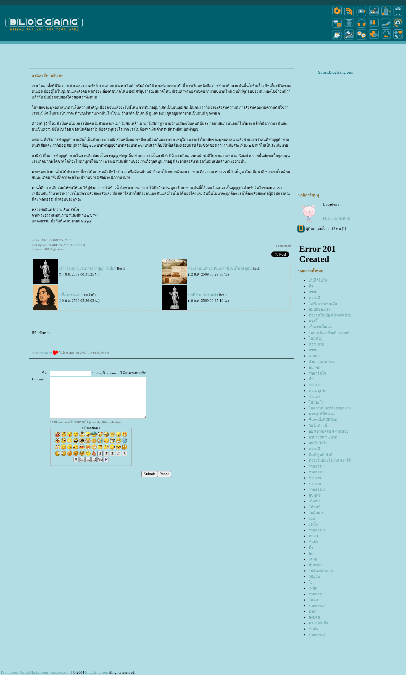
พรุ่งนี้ (313, 321)
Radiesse (245, 338)
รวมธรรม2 (317, 489)
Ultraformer (115, 333)
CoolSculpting (115, 343)
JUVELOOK (185, 338)
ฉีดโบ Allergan (138, 338)
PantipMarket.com (34, 672)
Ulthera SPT (66, 343)
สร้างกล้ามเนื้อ (150, 343)
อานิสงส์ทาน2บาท (323, 437)
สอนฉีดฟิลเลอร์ (171, 343)
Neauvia (82, 333)
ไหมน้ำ (124, 338)
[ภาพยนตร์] (361, 16)
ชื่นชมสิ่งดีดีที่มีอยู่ (323, 420)
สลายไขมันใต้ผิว (158, 333)
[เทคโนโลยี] (386, 16)
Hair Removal (192, 333)
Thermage (34, 343)
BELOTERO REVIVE (201, 338)
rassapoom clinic (59, 333)
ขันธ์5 (313, 542)
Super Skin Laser (145, 338)
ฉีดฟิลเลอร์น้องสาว (199, 333)
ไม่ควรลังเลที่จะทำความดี (329, 333)
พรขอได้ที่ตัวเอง (322, 414)
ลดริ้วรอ (125, 333)
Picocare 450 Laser (163, 338)
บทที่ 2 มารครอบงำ (203, 295)
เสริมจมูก (264, 338)
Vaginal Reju (97, 338)
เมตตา (314, 356)
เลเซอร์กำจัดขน (177, 333)
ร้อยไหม (169, 338)
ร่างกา (315, 478)
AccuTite (226, 333)
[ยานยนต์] (398, 16)
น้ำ (311, 379)
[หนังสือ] (386, 27)
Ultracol (120, 338)
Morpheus (34, 338)
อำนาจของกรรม (322, 362)
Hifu (230, 333)
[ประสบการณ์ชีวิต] (386, 40)
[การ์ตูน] (361, 40)
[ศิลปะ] (398, 27)
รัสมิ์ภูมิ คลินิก (68, 333)
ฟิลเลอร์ (73, 333)
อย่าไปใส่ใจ (318, 443)
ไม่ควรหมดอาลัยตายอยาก (330, 408)
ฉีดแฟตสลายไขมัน (99, 343)
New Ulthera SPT (60, 343)
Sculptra (255, 338)
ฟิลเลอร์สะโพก (262, 333)
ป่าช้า (313, 611)
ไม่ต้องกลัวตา (321, 571)
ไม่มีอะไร (316, 402)
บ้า (311, 286)
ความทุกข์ (317, 391)
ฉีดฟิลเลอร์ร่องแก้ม (146, 333)
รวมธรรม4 (317, 466)
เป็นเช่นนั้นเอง (320, 327)
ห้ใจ (180, 343)
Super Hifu (233, 333)
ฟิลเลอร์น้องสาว (207, 333)
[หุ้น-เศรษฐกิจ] (349, 40)
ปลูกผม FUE (277, 338)
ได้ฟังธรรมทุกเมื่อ (323, 304)
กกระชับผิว (45, 338)
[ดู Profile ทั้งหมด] (337, 218)
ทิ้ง (311, 548)
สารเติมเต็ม (190, 338)
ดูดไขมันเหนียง (213, 333)
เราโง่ (313, 524)
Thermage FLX (40, 343)
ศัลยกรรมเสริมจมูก (270, 338)
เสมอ (313, 559)
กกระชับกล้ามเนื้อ (82, 343)
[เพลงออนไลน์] (361, 27)
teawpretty (46, 352)
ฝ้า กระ (150, 338)
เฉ (312, 518)
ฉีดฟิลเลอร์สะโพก (278, 333)
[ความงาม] (337, 27)
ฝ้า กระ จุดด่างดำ (156, 338)
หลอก (313, 536)
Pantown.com (60, 672)
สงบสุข (314, 617)
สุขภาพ (183, 343)
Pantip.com (9, 672)
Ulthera (55, 343)
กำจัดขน (187, 333)
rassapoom (53, 333)
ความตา (316, 344)
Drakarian (152, 333)
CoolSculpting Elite (107, 343)
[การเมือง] (349, 27)
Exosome (64, 338)
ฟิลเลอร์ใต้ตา (115, 338)
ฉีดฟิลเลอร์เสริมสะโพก (286, 333)
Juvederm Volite (232, 338)
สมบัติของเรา (319, 309)
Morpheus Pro (39, 338)
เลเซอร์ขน (183, 333)
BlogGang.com (96, 672)
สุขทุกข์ (315, 495)
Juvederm (226, 338)
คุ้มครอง (315, 565)
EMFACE (71, 343)
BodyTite (136, 343)
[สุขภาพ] (374, 40)
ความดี (314, 298)
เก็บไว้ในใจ (318, 280)
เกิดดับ (314, 501)
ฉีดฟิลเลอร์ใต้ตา (109, 338)
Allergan (127, 338)
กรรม (313, 292)
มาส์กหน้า (238, 333)
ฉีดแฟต (88, 343)
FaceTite (223, 333)
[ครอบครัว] (374, 27)
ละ (311, 553)
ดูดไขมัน (140, 343)
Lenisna (181, 338)
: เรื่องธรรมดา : (71, 295)
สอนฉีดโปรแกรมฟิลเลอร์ (162, 343)
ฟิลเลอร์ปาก (171, 333)
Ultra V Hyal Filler (91, 333)
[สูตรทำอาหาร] (337, 16)
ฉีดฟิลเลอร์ (78, 333)
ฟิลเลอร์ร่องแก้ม (139, 333)
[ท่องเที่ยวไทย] (337, 40)
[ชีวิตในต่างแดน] (398, 40)
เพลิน (313, 588)
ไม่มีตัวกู (315, 338)
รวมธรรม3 (317, 472)
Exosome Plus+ (76, 338)
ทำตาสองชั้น (248, 333)
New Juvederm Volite (239, 338)
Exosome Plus (69, 338)
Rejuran (207, 338)
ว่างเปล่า (315, 385)
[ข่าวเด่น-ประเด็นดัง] (349, 16)
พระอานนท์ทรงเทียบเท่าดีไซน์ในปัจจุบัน (220, 268)
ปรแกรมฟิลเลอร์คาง (58, 338)
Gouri (210, 338)
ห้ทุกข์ (314, 507)
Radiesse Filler (250, 338)
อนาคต (314, 367)
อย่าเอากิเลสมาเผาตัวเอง (329, 431)
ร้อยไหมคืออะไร (175, 338)
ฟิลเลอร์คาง (51, 338)
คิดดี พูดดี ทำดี (320, 455)
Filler (285, 338)
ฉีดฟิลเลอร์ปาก (165, 333)
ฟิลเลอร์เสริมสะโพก (270, 333)
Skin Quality (103, 338)
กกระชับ (120, 333)
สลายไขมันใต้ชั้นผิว (131, 333)
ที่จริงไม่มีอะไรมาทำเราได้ (330, 460)
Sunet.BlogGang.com (336, 72)
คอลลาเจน (214, 338)
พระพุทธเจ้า (318, 623)
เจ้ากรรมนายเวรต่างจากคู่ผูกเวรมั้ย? (88, 268)
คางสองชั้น (219, 333)
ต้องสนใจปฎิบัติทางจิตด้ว (330, 315)
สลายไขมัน (92, 343)
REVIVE (194, 338)
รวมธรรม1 (317, 530)
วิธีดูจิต (314, 577)
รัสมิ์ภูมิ (63, 333)
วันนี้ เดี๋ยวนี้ (318, 426)
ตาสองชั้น (243, 333)
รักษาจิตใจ (317, 373)
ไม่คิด (313, 600)
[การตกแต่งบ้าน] (374, 16)
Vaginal (92, 338)
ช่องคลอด (89, 338)
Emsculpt (144, 343)
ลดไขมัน (155, 343)
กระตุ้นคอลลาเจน (220, 338)
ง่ (311, 582)
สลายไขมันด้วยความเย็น (123, 343)
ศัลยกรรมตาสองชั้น (255, 333)
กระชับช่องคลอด (83, 338)
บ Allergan (132, 338)
